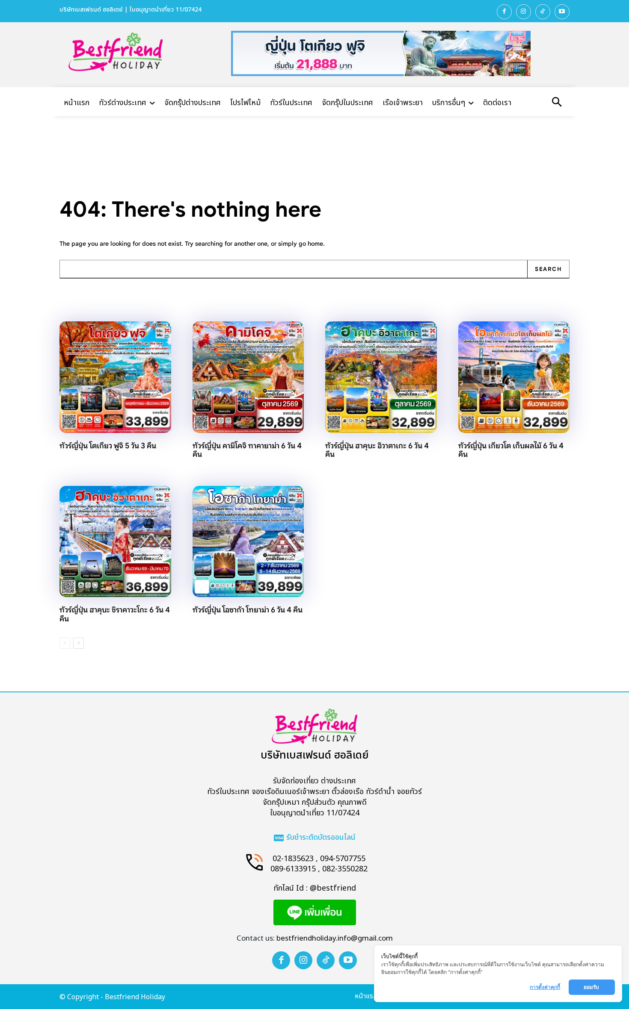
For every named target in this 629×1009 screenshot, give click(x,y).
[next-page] (78, 643)
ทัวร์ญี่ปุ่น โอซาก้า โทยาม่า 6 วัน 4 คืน (248, 610)
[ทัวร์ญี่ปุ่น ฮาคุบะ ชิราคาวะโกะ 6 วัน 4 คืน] (115, 541)
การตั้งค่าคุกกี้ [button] (545, 987)
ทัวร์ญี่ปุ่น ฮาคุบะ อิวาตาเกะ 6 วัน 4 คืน (377, 450)
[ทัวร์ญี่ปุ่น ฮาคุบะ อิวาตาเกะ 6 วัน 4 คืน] (381, 377)
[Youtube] (562, 11)
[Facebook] (504, 11)
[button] (557, 103)
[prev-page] (64, 643)
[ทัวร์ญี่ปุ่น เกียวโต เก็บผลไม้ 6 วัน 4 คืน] (514, 377)
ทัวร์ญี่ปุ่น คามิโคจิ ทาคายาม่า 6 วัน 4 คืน (247, 450)
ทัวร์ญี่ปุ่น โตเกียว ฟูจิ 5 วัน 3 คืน (107, 445)
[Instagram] (523, 11)
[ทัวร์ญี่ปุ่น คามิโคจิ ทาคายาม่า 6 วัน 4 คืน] (248, 377)
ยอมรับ (592, 987)
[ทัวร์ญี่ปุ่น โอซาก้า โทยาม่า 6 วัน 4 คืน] (248, 541)
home (315, 243)
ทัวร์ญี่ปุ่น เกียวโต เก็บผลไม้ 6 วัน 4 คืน (511, 450)
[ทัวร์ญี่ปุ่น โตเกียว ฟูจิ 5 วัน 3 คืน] (115, 377)
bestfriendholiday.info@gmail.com (334, 938)
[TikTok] (542, 11)
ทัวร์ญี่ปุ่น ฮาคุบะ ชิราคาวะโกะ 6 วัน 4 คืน (114, 614)
